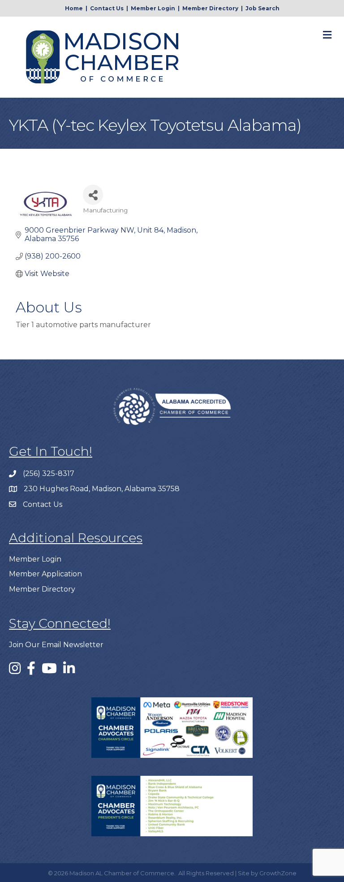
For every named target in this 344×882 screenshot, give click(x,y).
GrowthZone (278, 873)
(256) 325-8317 (48, 473)
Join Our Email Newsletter (56, 644)
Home (74, 8)
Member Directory (210, 8)
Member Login (153, 8)
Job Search (262, 8)
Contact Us (107, 8)
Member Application (45, 574)
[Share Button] (93, 195)
